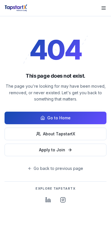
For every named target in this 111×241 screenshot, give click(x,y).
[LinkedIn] (48, 200)
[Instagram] (63, 200)
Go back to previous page (58, 168)
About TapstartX (59, 133)
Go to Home (59, 117)
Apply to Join (52, 149)
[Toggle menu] (103, 8)
